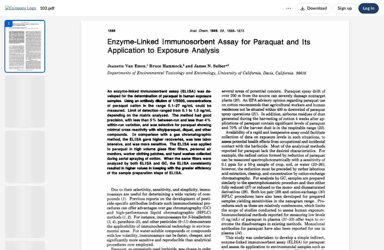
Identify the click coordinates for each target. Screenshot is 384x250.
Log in (368, 8)
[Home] (20, 8)
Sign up (345, 8)
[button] (24, 46)
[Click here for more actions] (288, 8)
